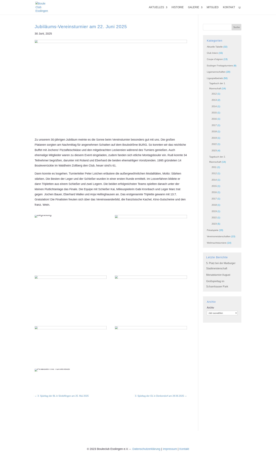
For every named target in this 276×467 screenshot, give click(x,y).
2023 (214, 150)
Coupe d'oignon (215, 59)
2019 (214, 138)
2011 (214, 167)
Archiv (210, 307)
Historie (178, 7)
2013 (214, 100)
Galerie (193, 7)
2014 (214, 106)
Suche (236, 27)
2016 (214, 119)
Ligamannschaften (216, 72)
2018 (214, 131)
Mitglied (213, 7)
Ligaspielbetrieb (215, 78)
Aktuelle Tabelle (215, 46)
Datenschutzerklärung (146, 449)
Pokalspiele (212, 230)
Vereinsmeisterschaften (218, 236)
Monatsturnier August (218, 274)
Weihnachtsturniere (216, 242)
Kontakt (229, 7)
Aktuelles (156, 7)
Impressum (170, 449)
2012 (214, 93)
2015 (214, 112)
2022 (214, 144)
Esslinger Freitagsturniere (220, 65)
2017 (214, 125)
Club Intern (212, 53)
